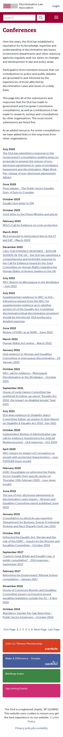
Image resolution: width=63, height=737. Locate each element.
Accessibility (40, 728)
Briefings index (14, 673)
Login (56, 6)
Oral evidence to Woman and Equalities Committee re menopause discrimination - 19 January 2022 (31, 358)
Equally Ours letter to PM (18, 203)
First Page (9, 629)
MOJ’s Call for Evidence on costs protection (30, 225)
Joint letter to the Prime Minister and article (30, 214)
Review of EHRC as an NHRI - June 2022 (28, 332)
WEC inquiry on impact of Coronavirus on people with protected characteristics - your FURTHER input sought (30, 457)
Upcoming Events (16, 688)
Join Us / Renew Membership (23, 643)
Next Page (40, 629)
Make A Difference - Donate (22, 658)
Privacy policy (23, 728)
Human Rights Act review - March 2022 (27, 343)
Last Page (54, 629)
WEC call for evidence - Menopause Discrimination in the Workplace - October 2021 (29, 377)
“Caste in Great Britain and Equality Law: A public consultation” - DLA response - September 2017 (29, 560)
